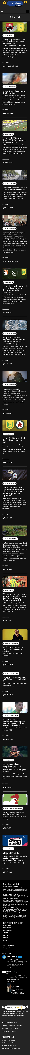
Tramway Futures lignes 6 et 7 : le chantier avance (14, 188)
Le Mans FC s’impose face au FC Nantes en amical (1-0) (14, 679)
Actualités (12, 87)
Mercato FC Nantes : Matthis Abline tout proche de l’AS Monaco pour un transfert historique (14, 722)
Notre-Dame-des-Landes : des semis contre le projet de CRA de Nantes (14, 544)
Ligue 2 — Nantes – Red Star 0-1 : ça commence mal (13, 440)
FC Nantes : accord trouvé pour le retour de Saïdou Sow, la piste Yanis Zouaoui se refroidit (14, 597)
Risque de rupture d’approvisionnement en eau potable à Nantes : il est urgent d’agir (14, 340)
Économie (5, 1028)
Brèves (11, 643)
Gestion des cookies (8, 1043)
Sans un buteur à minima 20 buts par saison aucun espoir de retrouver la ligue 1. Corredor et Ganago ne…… (15, 897)
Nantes (5, 935)
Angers (5, 933)
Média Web (7, 925)
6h (27, 972)
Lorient (5, 938)
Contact (17, 1049)
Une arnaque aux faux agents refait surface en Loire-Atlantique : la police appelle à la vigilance (13, 491)
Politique (19, 1026)
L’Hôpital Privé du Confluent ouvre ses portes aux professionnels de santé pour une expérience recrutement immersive (14, 857)
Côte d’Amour (7, 928)
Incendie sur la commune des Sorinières (14, 91)
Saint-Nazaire (7, 930)
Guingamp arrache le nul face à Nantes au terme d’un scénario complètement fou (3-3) (14, 42)
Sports (11, 35)
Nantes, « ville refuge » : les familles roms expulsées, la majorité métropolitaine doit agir (14, 235)
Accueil (4, 1040)
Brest (5, 940)
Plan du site (12, 1040)
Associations (13, 539)
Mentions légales (7, 1049)
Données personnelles (9, 1046)
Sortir (11, 1028)
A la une (5, 35)
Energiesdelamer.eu (9, 948)
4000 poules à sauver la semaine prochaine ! (13, 813)
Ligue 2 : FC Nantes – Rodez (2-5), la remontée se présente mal (14, 140)
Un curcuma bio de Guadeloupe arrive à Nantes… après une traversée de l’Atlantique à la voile (14, 768)
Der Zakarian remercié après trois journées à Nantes (12, 649)
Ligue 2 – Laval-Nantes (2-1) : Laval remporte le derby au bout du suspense (14, 289)
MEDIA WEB (8, 973)
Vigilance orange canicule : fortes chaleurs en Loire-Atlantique (14, 390)
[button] (2, 11)
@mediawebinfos (20, 972)
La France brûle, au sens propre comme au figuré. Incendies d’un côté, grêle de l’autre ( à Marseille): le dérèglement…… (15, 910)
